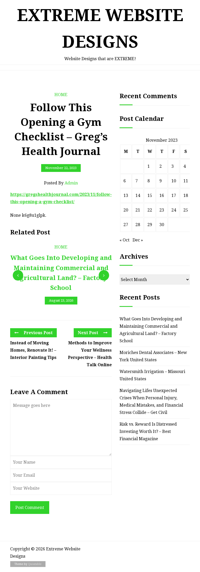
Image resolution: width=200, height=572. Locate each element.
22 (149, 210)
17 (173, 195)
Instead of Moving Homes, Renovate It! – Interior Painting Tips (33, 350)
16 (161, 195)
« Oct (124, 240)
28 (137, 224)
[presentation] (18, 275)
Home (60, 94)
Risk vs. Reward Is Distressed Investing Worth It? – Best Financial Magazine (148, 431)
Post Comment (29, 507)
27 (125, 224)
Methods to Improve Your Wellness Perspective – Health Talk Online (90, 353)
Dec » (138, 240)
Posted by (61, 183)
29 (149, 224)
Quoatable (34, 564)
